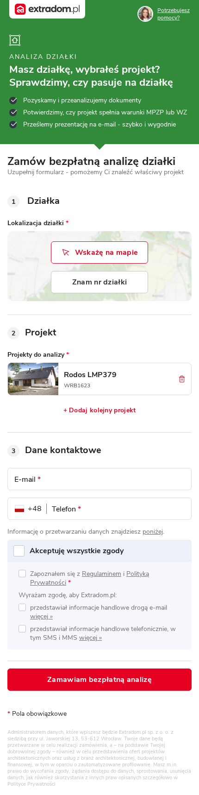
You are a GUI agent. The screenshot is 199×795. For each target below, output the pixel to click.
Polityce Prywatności (31, 784)
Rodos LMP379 (90, 375)
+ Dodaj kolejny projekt (99, 410)
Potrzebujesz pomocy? (173, 13)
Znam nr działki (99, 282)
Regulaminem (101, 573)
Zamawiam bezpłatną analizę (99, 680)
